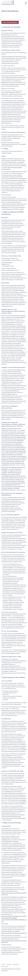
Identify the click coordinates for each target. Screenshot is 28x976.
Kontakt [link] (3, 964)
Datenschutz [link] (16, 964)
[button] (26, 4)
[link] (8, 2)
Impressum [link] (9, 964)
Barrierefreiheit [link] (4, 966)
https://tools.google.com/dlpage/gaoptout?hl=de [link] (13, 933)
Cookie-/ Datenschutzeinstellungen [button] (10, 22)
